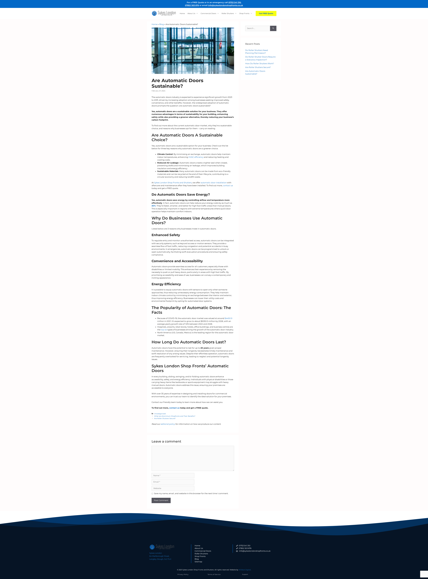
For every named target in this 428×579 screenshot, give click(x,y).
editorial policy (168, 424)
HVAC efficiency (196, 157)
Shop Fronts (244, 13)
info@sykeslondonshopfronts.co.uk (225, 5)
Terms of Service (214, 574)
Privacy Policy (182, 574)
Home (182, 13)
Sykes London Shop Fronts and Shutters (173, 182)
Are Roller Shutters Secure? (165, 418)
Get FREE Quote (266, 13)
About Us (191, 13)
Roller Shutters (228, 13)
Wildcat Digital (245, 570)
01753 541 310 (234, 2)
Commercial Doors (208, 13)
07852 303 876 (192, 5)
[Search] (273, 28)
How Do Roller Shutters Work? (259, 63)
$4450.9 (228, 318)
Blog (161, 24)
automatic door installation (214, 182)
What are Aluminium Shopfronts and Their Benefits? (174, 416)
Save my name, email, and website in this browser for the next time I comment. (191, 493)
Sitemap (198, 562)
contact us (228, 185)
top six (164, 330)
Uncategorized (160, 414)
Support (245, 574)
